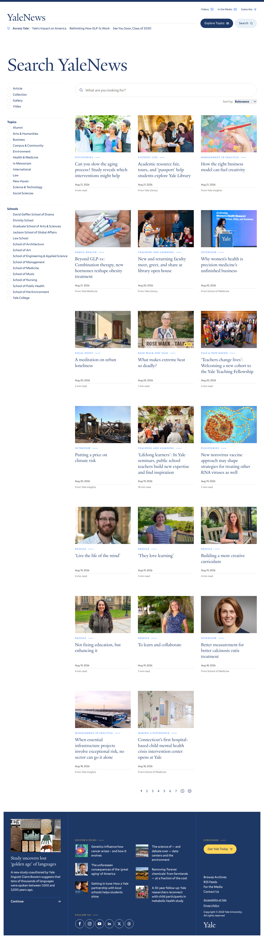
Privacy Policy (211, 905)
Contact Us (211, 891)
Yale (210, 925)
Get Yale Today (218, 849)
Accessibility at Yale (215, 900)
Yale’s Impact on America (49, 28)
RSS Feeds (210, 882)
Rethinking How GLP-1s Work (90, 28)
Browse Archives (215, 877)
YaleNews (26, 18)
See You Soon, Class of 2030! (132, 28)
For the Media (213, 887)
